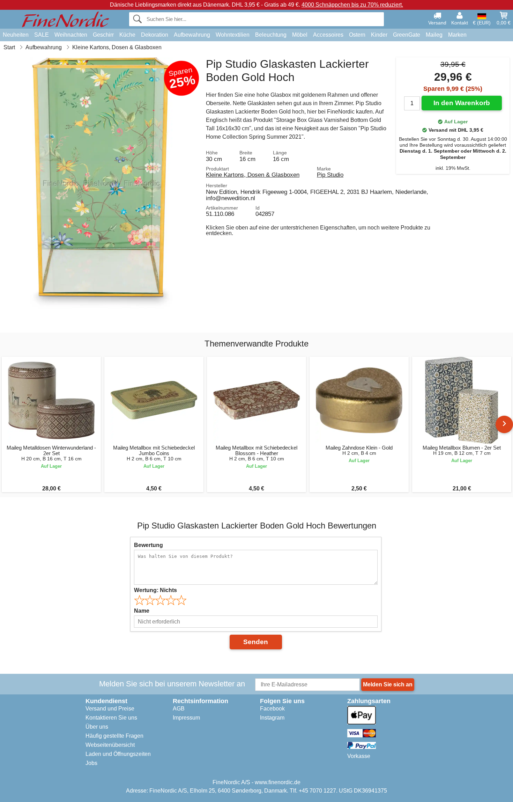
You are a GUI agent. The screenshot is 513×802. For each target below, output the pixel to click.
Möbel (299, 35)
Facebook (272, 709)
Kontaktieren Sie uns (111, 718)
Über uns (97, 727)
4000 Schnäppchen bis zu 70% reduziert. (352, 5)
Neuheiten (16, 35)
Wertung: (155, 590)
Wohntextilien (233, 35)
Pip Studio (330, 174)
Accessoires (328, 35)
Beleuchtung (271, 35)
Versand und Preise (110, 709)
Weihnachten (70, 35)
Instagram (272, 718)
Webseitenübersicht (110, 745)
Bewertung (148, 545)
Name (141, 611)
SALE (41, 35)
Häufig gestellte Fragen (114, 736)
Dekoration (154, 35)
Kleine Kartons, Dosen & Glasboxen (252, 174)
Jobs (91, 763)
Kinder (379, 35)
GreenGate (406, 35)
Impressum (186, 718)
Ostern (357, 35)
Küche (127, 35)
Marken (457, 35)
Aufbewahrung (192, 35)
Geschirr (103, 35)
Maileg (434, 35)
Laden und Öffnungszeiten (118, 754)
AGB (179, 709)
